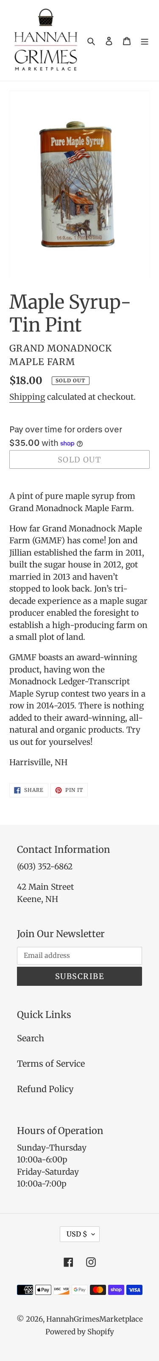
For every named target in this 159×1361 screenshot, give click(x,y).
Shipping (27, 397)
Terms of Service (51, 1063)
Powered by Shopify (79, 1331)
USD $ (77, 1234)
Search (30, 1038)
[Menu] (144, 40)
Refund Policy (45, 1089)
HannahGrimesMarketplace (94, 1319)
